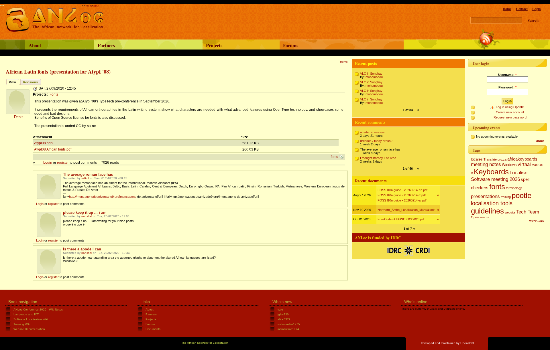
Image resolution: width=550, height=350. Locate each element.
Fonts (54, 94)
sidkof (85, 178)
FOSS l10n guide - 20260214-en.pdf (402, 190)
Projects (214, 45)
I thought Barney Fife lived (378, 158)
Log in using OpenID (510, 107)
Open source (480, 217)
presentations (485, 196)
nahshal (86, 216)
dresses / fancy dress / (376, 141)
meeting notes (486, 164)
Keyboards (491, 171)
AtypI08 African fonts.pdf (52, 149)
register (63, 163)
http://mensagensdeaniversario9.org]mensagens (102, 196)
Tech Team (527, 212)
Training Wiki (21, 324)
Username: (507, 74)
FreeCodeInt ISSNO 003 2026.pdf (401, 219)
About (35, 45)
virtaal (524, 164)
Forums (290, 45)
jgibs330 (283, 314)
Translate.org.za (495, 159)
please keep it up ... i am (85, 212)
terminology (514, 188)
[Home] (54, 30)
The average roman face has (88, 174)
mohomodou (374, 77)
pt (94, 5)
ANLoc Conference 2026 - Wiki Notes (38, 309)
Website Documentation (29, 329)
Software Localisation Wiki (30, 319)
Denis (18, 117)
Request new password (510, 117)
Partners (106, 45)
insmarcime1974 (288, 329)
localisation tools (491, 203)
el (87, 5)
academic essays (372, 132)
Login (536, 8)
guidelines (487, 211)
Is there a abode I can (82, 249)
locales (477, 159)
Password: (507, 87)
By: (363, 77)
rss (489, 39)
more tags (536, 220)
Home (507, 8)
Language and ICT (26, 314)
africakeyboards (522, 159)
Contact (522, 8)
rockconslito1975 (289, 324)
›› (418, 110)
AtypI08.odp (43, 143)
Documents (153, 329)
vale (280, 309)
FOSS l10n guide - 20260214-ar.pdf (402, 200)
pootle (521, 195)
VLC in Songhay (371, 73)
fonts (334, 157)
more (540, 141)
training (506, 197)
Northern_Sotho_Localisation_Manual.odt (406, 209)
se (97, 5)
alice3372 (284, 319)
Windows (509, 165)
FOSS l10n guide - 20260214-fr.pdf (402, 195)
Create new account (510, 112)
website (510, 212)
